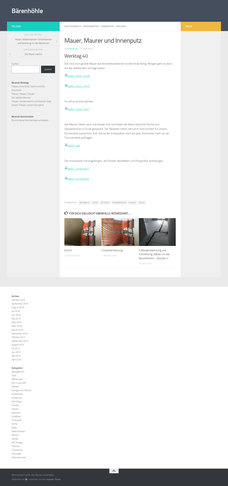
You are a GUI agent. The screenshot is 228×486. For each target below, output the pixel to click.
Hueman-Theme (53, 479)
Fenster (15, 405)
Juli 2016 (16, 311)
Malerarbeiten (18, 431)
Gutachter (16, 416)
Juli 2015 (16, 348)
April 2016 (16, 322)
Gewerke (16, 412)
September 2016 (20, 303)
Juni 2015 (16, 352)
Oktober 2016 (18, 300)
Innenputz (107, 26)
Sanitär (15, 438)
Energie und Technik (21, 390)
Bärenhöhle (27, 11)
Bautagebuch (72, 26)
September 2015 (20, 341)
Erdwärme (17, 397)
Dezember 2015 (19, 333)
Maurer (121, 26)
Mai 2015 (16, 355)
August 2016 (18, 307)
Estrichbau (17, 401)
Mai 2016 (16, 318)
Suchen (15, 63)
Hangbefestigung (119, 202)
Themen (16, 446)
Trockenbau (17, 450)
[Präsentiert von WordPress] (26, 479)
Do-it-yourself (19, 383)
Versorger (16, 453)
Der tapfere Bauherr (21, 97)
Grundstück (105, 202)
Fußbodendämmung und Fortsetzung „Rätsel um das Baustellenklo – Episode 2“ (154, 254)
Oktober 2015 (18, 337)
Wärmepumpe (19, 457)
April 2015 (16, 359)
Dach (14, 375)
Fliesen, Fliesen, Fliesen (23, 94)
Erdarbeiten (91, 26)
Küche (15, 423)
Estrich (68, 250)
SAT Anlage (17, 442)
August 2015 (18, 344)
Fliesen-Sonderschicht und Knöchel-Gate (31, 101)
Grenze (95, 202)
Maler (14, 427)
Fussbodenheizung (112, 250)
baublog (73, 49)
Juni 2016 (16, 314)
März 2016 (17, 326)
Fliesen (15, 409)
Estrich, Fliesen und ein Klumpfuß (28, 105)
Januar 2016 (17, 329)
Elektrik (15, 386)
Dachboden (17, 379)
